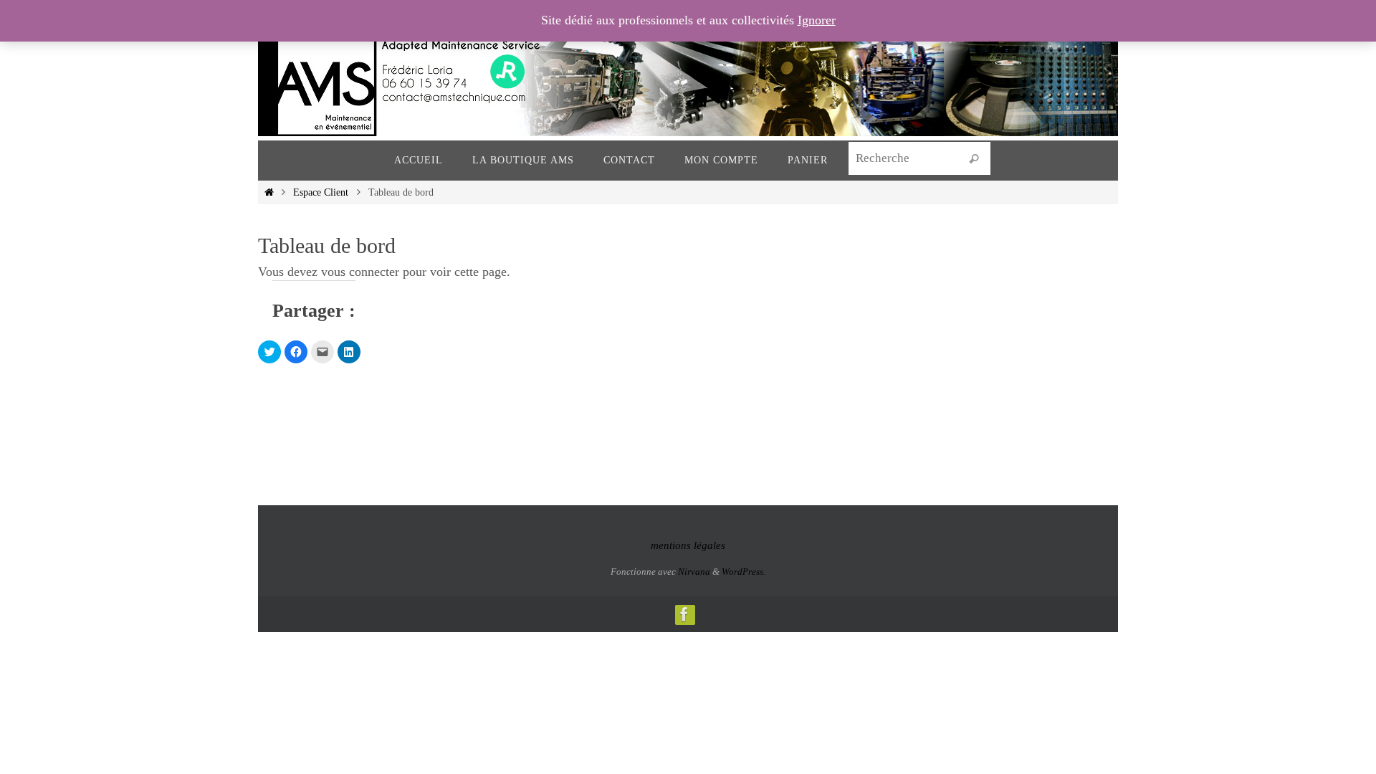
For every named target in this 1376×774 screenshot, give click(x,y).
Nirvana (694, 571)
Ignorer (817, 20)
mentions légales (688, 545)
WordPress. (743, 571)
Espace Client (320, 192)
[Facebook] (684, 614)
